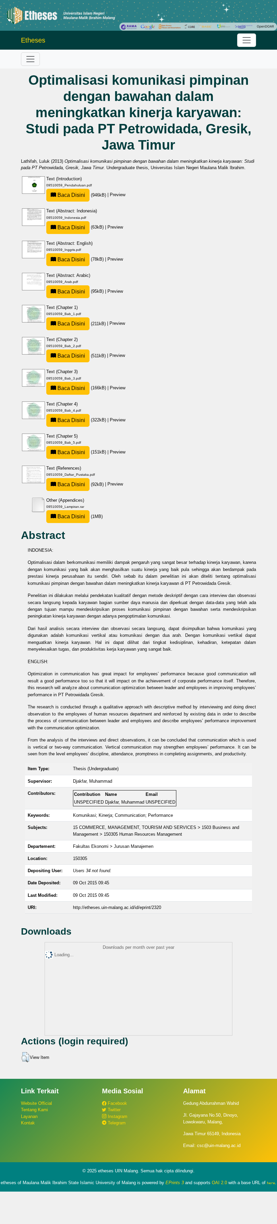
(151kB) (81, 451)
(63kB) (80, 227)
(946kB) (81, 195)
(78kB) (80, 259)
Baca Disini (70, 195)
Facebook (116, 1103)
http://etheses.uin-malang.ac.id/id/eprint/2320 (117, 907)
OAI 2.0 (219, 1182)
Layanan (29, 1116)
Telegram (116, 1122)
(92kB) (80, 484)
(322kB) (81, 419)
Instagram (116, 1116)
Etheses (33, 40)
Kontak (28, 1122)
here (271, 1183)
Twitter (113, 1109)
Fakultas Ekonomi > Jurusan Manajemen (113, 846)
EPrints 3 (175, 1182)
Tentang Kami (34, 1109)
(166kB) (81, 387)
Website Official (36, 1103)
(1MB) (79, 516)
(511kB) (81, 355)
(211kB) (81, 323)
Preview (117, 195)
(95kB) (80, 291)
